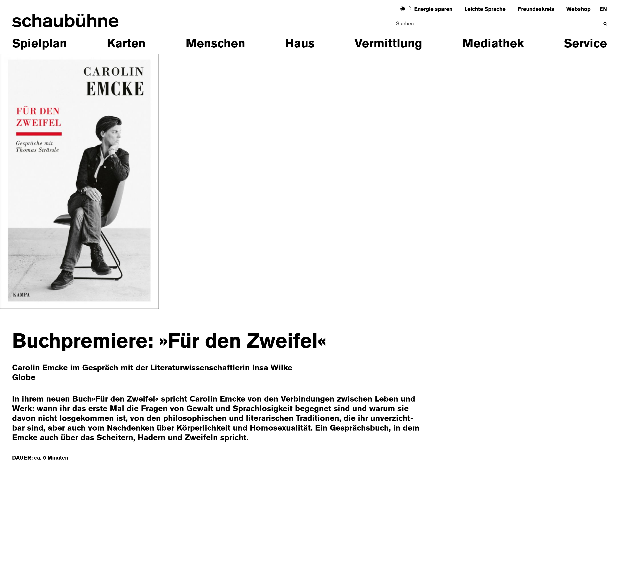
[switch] (405, 8)
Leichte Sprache (485, 9)
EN (603, 9)
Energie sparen (433, 9)
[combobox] (500, 24)
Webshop (578, 9)
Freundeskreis (536, 9)
